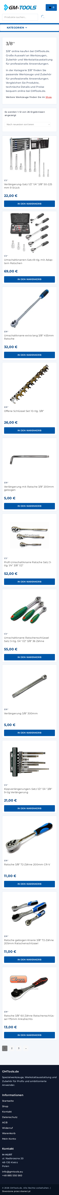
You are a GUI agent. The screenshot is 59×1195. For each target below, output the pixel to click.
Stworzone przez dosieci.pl (16, 1191)
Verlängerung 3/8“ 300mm (21, 713)
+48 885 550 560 (12, 1175)
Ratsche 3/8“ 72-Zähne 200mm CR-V (27, 864)
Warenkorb (9, 1133)
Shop (49, 97)
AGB (4, 1122)
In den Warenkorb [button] (29, 203)
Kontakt (7, 1111)
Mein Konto (9, 1138)
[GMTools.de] (23, 7)
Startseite (8, 1100)
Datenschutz (9, 1117)
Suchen (43, 16)
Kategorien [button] (15, 27)
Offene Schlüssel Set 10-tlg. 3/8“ (24, 411)
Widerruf (7, 1127)
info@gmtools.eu (12, 1171)
